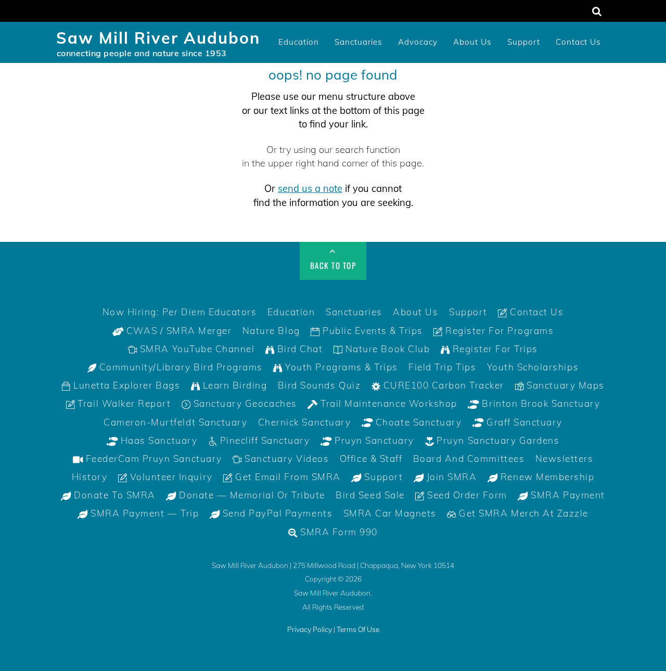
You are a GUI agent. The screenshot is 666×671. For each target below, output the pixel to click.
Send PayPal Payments (276, 513)
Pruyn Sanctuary (373, 440)
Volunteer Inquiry (169, 476)
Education (298, 42)
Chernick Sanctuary (304, 422)
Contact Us (578, 42)
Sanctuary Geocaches (243, 403)
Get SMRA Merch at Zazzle (522, 513)
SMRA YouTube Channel (195, 348)
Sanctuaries (358, 42)
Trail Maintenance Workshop (387, 403)
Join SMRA (450, 476)
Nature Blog (271, 330)
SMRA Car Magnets (390, 513)
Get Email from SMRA (286, 476)
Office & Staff (371, 458)
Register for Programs (498, 330)
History (90, 476)
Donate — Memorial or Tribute (250, 494)
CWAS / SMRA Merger (177, 330)
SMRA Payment (566, 494)
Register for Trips (494, 348)
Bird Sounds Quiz (319, 385)
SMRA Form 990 (338, 531)
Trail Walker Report (123, 403)
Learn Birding (233, 385)
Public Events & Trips (370, 330)
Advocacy (418, 42)
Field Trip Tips (442, 367)
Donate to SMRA (113, 494)
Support (523, 42)
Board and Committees (468, 458)
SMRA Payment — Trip (143, 513)
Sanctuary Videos (285, 458)
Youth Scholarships (533, 367)
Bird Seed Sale (370, 494)
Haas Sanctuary (157, 440)
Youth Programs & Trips (340, 367)
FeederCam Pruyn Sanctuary (152, 458)
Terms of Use (358, 629)
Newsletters (564, 458)
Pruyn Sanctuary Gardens (496, 440)
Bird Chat (298, 348)
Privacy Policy (309, 629)
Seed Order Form (466, 494)
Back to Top (333, 265)
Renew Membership (545, 476)
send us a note (310, 189)
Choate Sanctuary (417, 422)
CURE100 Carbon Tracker (442, 385)
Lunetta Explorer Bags (125, 385)
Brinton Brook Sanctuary (539, 403)
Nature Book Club (386, 348)
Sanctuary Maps (564, 385)
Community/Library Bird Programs (179, 367)
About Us (472, 42)
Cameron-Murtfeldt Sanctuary (175, 422)
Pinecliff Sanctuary (263, 440)
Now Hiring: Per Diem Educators (180, 311)
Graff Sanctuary (522, 422)
